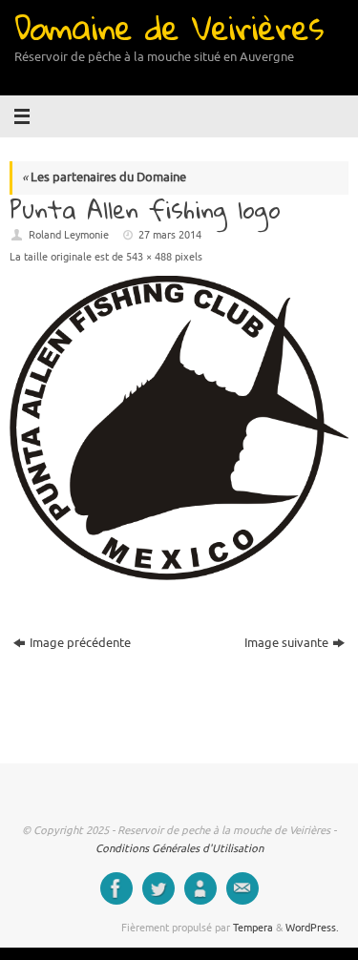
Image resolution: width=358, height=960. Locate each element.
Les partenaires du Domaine (104, 177)
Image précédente (80, 643)
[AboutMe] (200, 888)
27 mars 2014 (169, 234)
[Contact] (242, 888)
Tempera (253, 927)
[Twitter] (158, 888)
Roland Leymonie (69, 234)
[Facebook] (116, 888)
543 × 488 (149, 256)
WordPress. (312, 927)
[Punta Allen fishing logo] (179, 428)
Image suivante (286, 643)
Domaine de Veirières (168, 27)
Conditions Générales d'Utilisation (179, 848)
